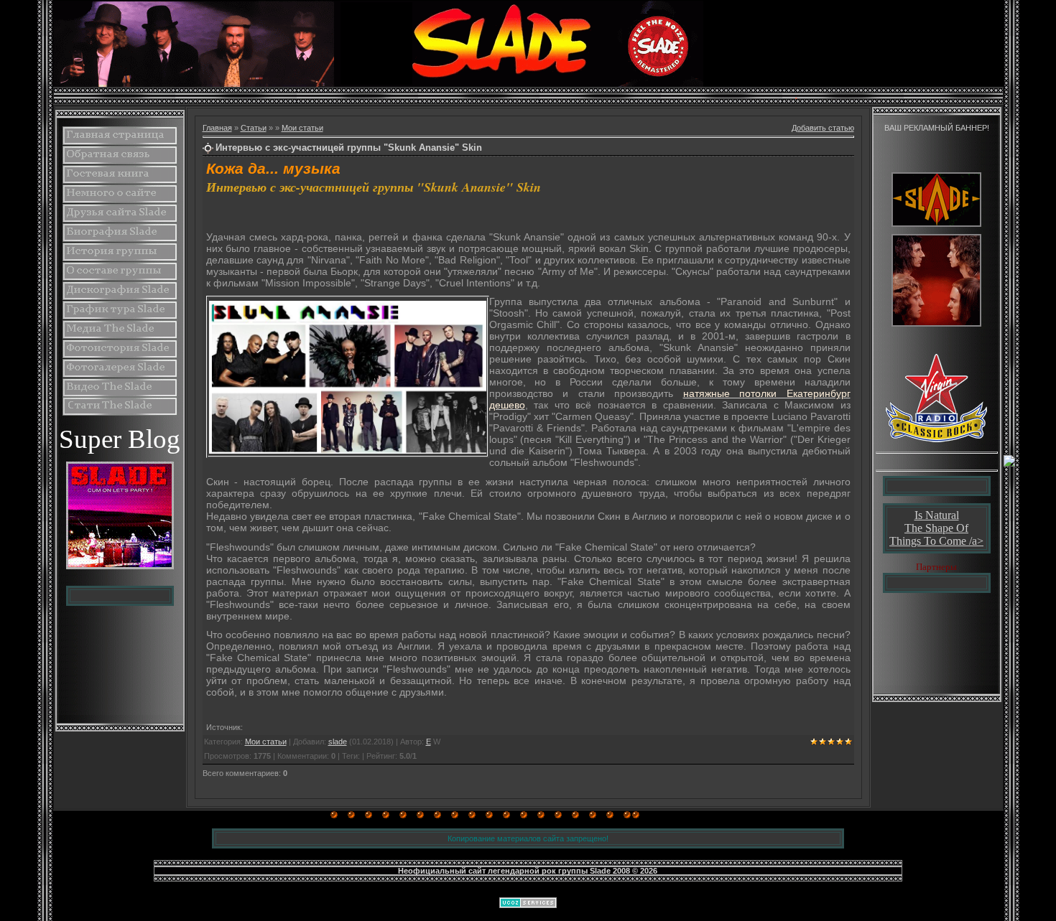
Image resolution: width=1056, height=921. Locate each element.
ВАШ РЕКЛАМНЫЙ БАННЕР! (936, 127)
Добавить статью (823, 127)
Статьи (254, 127)
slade (337, 741)
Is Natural (936, 515)
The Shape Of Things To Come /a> (936, 534)
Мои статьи (302, 127)
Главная (217, 127)
